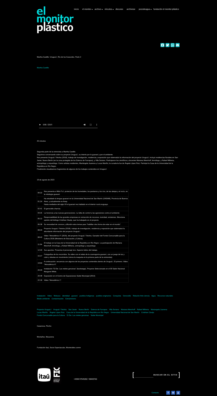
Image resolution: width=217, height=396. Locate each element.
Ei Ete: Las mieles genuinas (78, 315)
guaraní (74, 296)
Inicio (76, 9)
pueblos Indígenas (86, 296)
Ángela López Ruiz (57, 312)
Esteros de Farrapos (99, 309)
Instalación (41, 296)
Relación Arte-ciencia (141, 296)
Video (49, 296)
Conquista (117, 296)
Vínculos (109, 10)
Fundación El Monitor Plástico (166, 9)
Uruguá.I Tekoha (60, 309)
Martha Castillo (43, 68)
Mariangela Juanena (159, 309)
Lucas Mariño (42, 312)
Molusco (57, 296)
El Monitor (87, 10)
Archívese (131, 9)
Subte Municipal (97, 315)
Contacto (155, 393)
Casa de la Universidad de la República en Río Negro (87, 312)
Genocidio (127, 296)
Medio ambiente (43, 299)
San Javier (72, 309)
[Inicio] (55, 20)
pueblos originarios (103, 296)
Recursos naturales (165, 296)
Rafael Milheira (143, 309)
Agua (153, 296)
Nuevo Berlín (84, 309)
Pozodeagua (144, 10)
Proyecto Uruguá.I (44, 309)
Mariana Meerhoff (128, 309)
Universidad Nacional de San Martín (125, 312)
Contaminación (58, 299)
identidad (66, 296)
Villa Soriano (114, 309)
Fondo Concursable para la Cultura (51, 315)
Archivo (98, 10)
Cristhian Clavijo (147, 312)
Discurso (119, 9)
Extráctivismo (70, 299)
